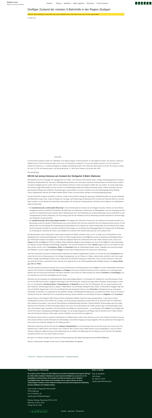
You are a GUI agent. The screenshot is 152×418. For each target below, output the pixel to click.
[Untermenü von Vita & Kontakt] (108, 3)
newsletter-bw (39, 356)
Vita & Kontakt (101, 3)
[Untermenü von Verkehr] (53, 3)
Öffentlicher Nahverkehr (72, 356)
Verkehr (49, 3)
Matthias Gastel (12, 2)
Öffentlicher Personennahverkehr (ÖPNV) (54, 356)
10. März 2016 (31, 356)
